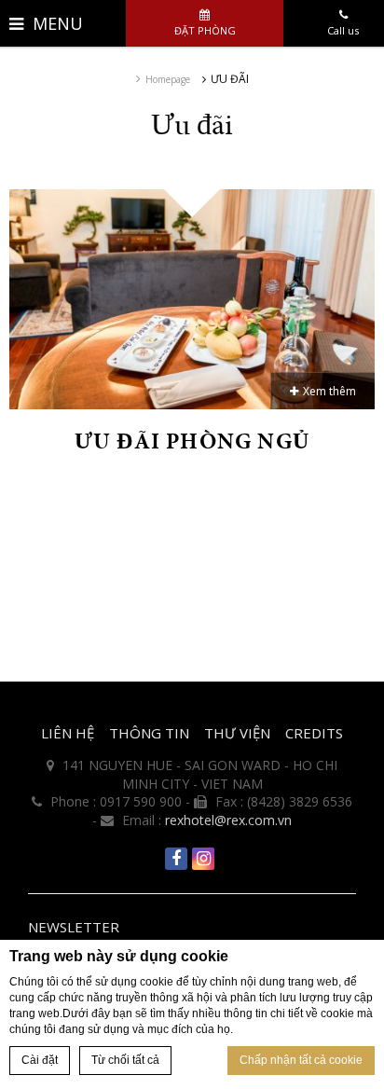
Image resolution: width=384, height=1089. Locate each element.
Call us (343, 30)
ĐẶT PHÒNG (205, 30)
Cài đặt (39, 1060)
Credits (314, 733)
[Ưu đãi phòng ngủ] (192, 298)
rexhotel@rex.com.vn (228, 820)
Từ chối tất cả (125, 1060)
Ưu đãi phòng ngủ (192, 441)
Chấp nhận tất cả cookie (301, 1060)
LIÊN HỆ (67, 733)
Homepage (167, 79)
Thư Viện (237, 733)
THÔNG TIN (149, 733)
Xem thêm (329, 391)
